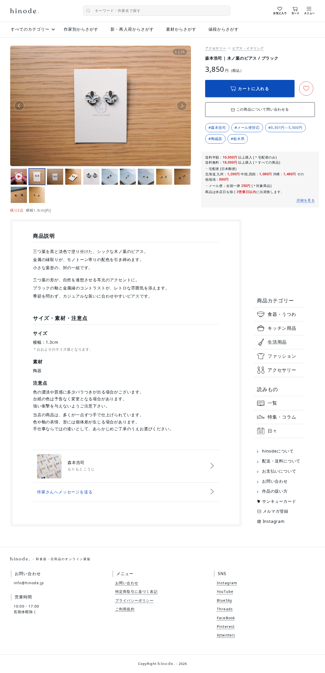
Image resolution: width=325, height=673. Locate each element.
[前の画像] (19, 106)
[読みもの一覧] (279, 403)
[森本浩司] (126, 466)
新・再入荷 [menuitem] (132, 29)
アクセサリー (215, 48)
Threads (225, 609)
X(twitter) (226, 635)
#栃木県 (238, 138)
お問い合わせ (275, 481)
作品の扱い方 (275, 491)
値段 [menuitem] (223, 29)
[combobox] (156, 11)
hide (24, 11)
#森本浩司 (217, 127)
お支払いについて (279, 471)
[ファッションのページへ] (279, 356)
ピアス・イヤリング (248, 48)
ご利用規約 (125, 609)
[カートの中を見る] (295, 10)
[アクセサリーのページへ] (279, 370)
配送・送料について (281, 461)
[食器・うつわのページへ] (279, 314)
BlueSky (224, 600)
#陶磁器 (215, 138)
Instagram (274, 521)
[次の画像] (182, 106)
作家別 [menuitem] (81, 29)
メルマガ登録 (275, 511)
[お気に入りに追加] (306, 88)
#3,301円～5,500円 (285, 127)
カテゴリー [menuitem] (30, 29)
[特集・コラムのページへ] (279, 417)
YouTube (225, 591)
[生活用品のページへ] (279, 342)
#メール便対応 (247, 127)
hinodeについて (278, 451)
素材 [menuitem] (181, 29)
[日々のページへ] (279, 431)
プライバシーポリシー (134, 600)
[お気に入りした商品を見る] (280, 10)
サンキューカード (279, 501)
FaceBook (226, 617)
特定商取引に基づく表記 (136, 591)
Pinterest (226, 626)
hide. (50, 559)
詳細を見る (306, 200)
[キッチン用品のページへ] (279, 328)
